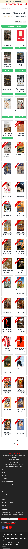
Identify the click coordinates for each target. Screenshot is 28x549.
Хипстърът (20, 368)
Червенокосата (20, 133)
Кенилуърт (20, 270)
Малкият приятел (7, 133)
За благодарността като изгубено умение (7, 369)
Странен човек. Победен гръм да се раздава (7, 410)
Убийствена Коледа (7, 213)
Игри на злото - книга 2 (20, 111)
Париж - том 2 (7, 232)
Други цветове (20, 430)
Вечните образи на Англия (20, 290)
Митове (7, 110)
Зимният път (21, 310)
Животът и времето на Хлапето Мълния (7, 390)
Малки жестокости (7, 64)
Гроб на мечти (20, 329)
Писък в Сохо (20, 174)
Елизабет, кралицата (7, 193)
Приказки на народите (7, 270)
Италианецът (7, 154)
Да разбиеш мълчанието (21, 390)
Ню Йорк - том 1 (7, 174)
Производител (10, 16)
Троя (7, 86)
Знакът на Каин (7, 310)
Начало (4, 16)
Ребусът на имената (20, 251)
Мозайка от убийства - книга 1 (20, 349)
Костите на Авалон (20, 409)
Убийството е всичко (7, 329)
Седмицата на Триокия (7, 42)
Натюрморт (7, 289)
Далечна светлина (20, 193)
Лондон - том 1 (20, 232)
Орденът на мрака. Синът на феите (7, 431)
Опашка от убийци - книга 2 (20, 42)
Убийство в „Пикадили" (21, 65)
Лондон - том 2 (20, 213)
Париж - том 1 (7, 251)
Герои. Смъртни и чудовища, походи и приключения (21, 88)
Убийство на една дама (20, 155)
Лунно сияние (7, 348)
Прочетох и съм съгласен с (9, 523)
